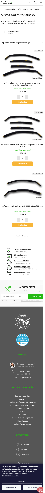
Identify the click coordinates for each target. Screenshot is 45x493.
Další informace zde (10, 476)
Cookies (22, 415)
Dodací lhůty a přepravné (22, 418)
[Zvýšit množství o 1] (26, 97)
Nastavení (21, 481)
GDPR (22, 412)
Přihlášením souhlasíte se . (22, 301)
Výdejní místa (22, 421)
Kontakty (22, 399)
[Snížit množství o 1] (18, 97)
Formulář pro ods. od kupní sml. (22, 405)
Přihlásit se (36, 296)
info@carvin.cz (25, 377)
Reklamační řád (22, 408)
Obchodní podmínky (22, 396)
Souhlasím (32, 488)
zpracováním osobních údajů (31, 301)
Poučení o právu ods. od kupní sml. (23, 402)
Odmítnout (11, 488)
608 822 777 (25, 371)
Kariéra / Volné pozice (22, 424)
